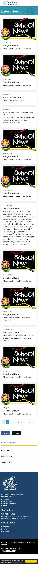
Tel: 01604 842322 (8, 514)
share (6, 433)
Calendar (5, 450)
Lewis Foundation (11, 208)
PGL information (11, 332)
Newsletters (6, 456)
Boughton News (11, 45)
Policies (4, 529)
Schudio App (6, 462)
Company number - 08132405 (13, 519)
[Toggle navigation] (34, 3)
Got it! (31, 561)
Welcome (5, 527)
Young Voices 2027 (12, 97)
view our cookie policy (17, 562)
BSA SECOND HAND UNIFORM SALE (18, 113)
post (17, 433)
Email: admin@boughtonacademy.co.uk (16, 516)
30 (30, 422)
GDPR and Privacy (8, 531)
